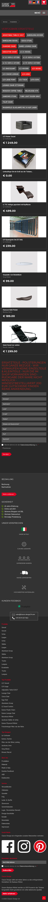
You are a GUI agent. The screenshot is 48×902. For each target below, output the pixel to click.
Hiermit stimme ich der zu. (21, 445)
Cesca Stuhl (26, 41)
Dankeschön (6, 778)
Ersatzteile (13, 22)
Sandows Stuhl (10, 96)
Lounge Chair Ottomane (13, 85)
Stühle (4, 644)
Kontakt (4, 817)
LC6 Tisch (23, 80)
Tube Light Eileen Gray (30, 96)
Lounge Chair (6, 693)
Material (4, 764)
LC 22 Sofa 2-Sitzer (11, 57)
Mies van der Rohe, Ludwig (11, 742)
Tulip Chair (8, 102)
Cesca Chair (5, 696)
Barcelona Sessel (10, 41)
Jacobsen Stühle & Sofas (10, 720)
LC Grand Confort (7, 706)
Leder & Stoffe (7, 800)
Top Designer (6, 732)
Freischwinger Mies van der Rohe (13, 727)
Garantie (4, 793)
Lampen (4, 664)
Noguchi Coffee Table (12, 91)
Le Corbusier (6, 735)
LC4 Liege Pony (9, 80)
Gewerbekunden (7, 807)
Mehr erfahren (8, 494)
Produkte (5, 624)
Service (5, 22)
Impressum (5, 827)
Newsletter (5, 820)
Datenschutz (6, 823)
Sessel (4, 627)
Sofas (3, 634)
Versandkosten (6, 787)
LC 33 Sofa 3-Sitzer (31, 63)
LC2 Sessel (5, 683)
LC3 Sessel (36, 69)
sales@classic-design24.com (25, 614)
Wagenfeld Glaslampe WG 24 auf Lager (20, 107)
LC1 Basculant (9, 69)
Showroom (5, 803)
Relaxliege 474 (31, 91)
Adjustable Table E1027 (10, 690)
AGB (3, 774)
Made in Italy (6, 768)
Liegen (4, 637)
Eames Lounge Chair (27, 46)
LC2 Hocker (24, 69)
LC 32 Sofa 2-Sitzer (11, 63)
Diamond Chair (9, 46)
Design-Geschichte (8, 813)
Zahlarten (5, 790)
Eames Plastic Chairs (8, 710)
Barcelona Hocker (35, 35)
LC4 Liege (26, 74)
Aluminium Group (7, 703)
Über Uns (5, 758)
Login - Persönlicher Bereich (11, 810)
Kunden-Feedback (8, 771)
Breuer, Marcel (6, 752)
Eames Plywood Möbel (9, 723)
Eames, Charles (7, 739)
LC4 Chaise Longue (11, 74)
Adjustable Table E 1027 (13, 35)
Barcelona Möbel (7, 717)
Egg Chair (5, 700)
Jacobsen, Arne (6, 745)
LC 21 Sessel (25, 52)
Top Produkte (6, 680)
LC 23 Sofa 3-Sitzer (31, 57)
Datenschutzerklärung (28, 445)
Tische (4, 661)
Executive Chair (10, 52)
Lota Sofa (35, 80)
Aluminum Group (7, 651)
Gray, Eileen (5, 749)
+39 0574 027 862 (22, 618)
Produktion (5, 761)
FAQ (3, 797)
